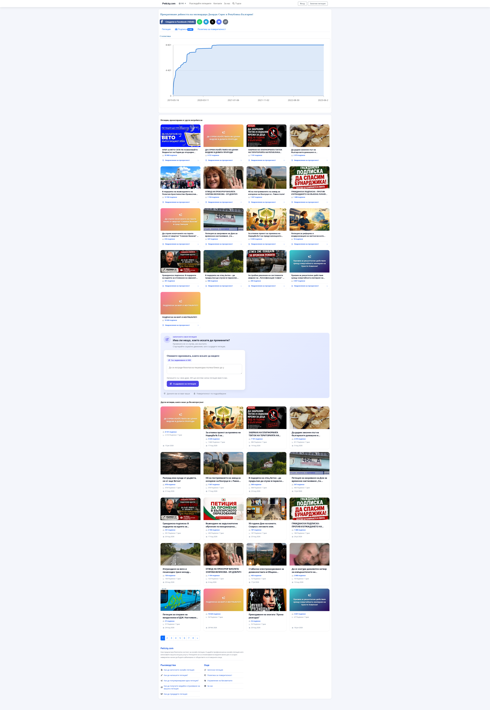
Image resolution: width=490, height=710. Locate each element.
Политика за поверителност (212, 29)
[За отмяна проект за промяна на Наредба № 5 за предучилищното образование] (266, 227)
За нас (227, 3)
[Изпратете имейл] (219, 22)
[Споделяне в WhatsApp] (199, 22)
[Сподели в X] (212, 22)
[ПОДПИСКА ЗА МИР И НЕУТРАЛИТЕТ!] (180, 310)
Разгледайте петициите (200, 3)
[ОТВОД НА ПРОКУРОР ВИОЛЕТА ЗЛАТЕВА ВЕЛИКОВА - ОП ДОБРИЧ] (223, 185)
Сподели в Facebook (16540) (180, 21)
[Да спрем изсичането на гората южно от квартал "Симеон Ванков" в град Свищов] (180, 227)
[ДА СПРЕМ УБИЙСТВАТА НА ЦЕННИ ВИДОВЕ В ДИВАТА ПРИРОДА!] (223, 143)
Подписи (184, 29)
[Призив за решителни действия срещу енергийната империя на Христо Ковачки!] (309, 269)
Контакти (217, 3)
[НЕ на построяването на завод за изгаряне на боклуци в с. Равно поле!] (266, 185)
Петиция (166, 29)
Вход (302, 4)
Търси (238, 3)
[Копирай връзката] (225, 22)
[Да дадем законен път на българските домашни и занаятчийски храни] (309, 143)
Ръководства (168, 665)
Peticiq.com (168, 3)
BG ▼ (183, 3)
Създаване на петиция (184, 383)
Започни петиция (318, 4)
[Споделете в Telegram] (206, 22)
